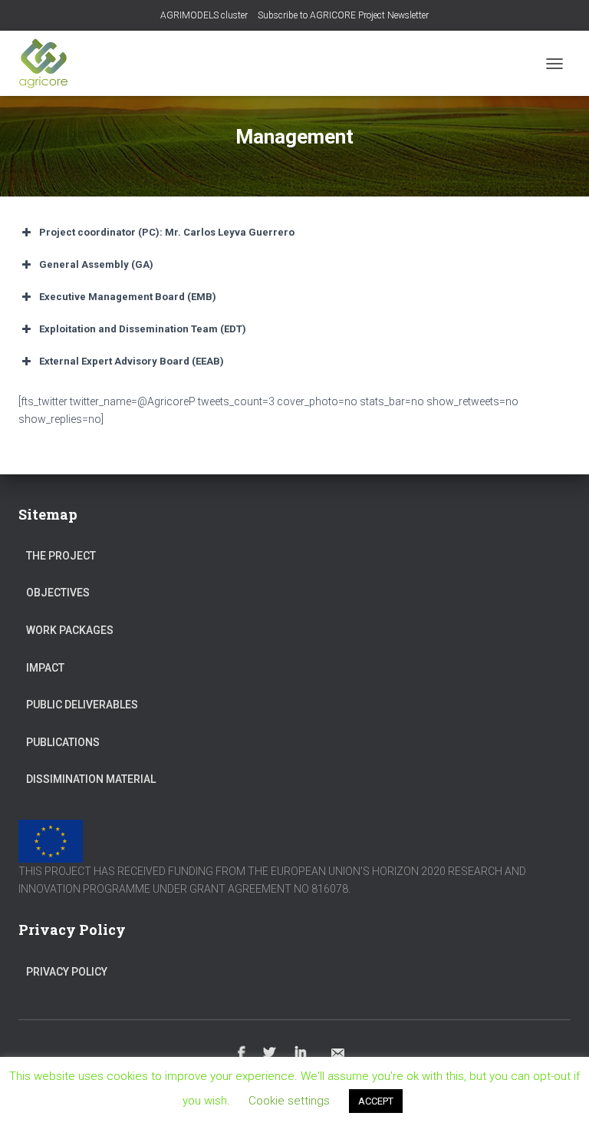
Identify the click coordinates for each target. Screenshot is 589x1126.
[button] (294, 233)
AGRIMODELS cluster (204, 15)
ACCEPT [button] (375, 1101)
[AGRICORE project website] (49, 63)
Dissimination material (91, 779)
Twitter (270, 1053)
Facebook (241, 1053)
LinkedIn (302, 1053)
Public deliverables (82, 704)
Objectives (58, 592)
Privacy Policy (66, 972)
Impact (45, 668)
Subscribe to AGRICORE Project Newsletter (343, 15)
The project (61, 556)
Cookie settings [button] (289, 1101)
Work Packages (70, 630)
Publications (63, 742)
